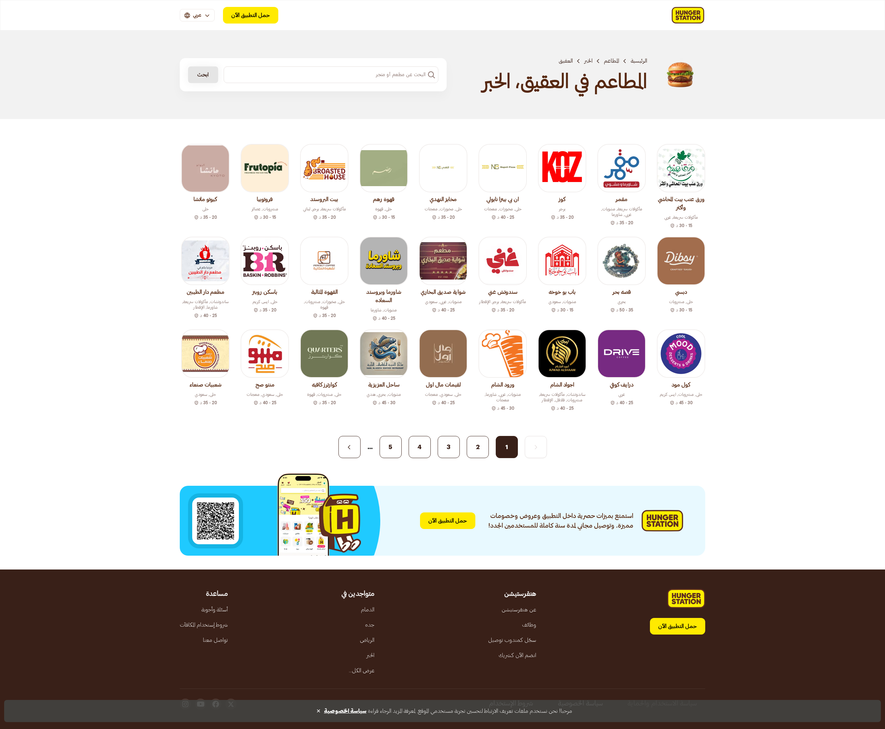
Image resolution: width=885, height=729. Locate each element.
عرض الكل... (361, 670)
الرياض (367, 640)
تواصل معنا (215, 640)
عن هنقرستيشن (519, 609)
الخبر (588, 61)
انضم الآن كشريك (517, 655)
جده (369, 625)
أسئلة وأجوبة (215, 609)
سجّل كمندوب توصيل (512, 640)
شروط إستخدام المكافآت (204, 625)
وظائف (529, 625)
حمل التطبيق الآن (250, 15)
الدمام (367, 609)
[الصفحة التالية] (349, 447)
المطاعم (611, 61)
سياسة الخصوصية (345, 711)
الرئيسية (639, 61)
